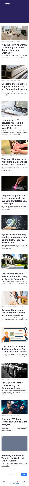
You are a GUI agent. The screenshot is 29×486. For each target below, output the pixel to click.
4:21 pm (18, 342)
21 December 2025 (14, 155)
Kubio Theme (15, 483)
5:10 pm (21, 270)
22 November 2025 (14, 270)
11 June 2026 (13, 80)
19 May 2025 (13, 342)
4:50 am (21, 155)
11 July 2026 (13, 41)
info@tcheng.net (5, 41)
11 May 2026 (13, 116)
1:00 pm (21, 231)
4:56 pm (19, 80)
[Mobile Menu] (24, 3)
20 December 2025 (14, 192)
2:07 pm (18, 116)
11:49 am (19, 41)
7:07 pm (21, 192)
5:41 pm (18, 379)
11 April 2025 (13, 379)
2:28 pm (18, 451)
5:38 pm (18, 415)
